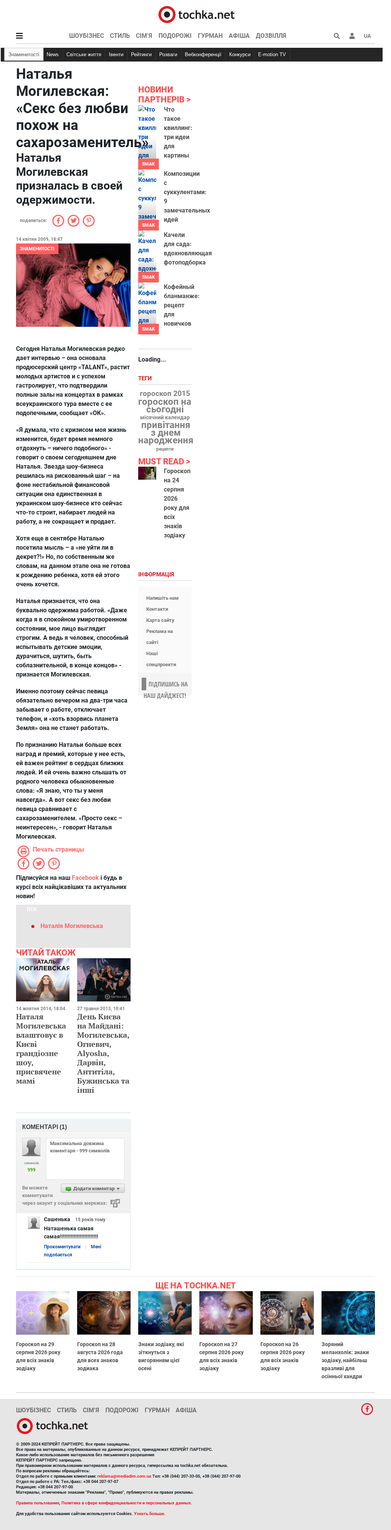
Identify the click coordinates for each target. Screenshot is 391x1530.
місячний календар (165, 417)
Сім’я (144, 35)
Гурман (210, 35)
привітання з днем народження (165, 432)
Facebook (85, 877)
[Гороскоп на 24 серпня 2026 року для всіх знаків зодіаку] (147, 473)
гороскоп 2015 (165, 394)
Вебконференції (203, 54)
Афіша (239, 35)
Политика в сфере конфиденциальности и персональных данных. (126, 1503)
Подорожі (175, 35)
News (53, 54)
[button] (352, 36)
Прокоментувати (62, 1246)
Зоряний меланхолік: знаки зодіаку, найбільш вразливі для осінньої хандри (345, 1360)
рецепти (165, 449)
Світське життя (83, 54)
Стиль (120, 35)
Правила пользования (37, 1503)
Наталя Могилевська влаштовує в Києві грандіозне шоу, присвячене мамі (41, 1048)
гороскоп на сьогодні (164, 405)
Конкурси (239, 54)
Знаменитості (23, 54)
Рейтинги (141, 54)
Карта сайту (160, 620)
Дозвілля (271, 35)
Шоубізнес (86, 35)
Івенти (116, 54)
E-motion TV (272, 54)
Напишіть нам (162, 598)
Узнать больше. (149, 1513)
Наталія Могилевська (71, 926)
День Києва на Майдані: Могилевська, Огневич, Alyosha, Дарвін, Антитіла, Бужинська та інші (103, 1053)
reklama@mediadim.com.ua (124, 1476)
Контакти (157, 609)
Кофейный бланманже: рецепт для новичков (182, 305)
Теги (145, 378)
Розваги (168, 54)
